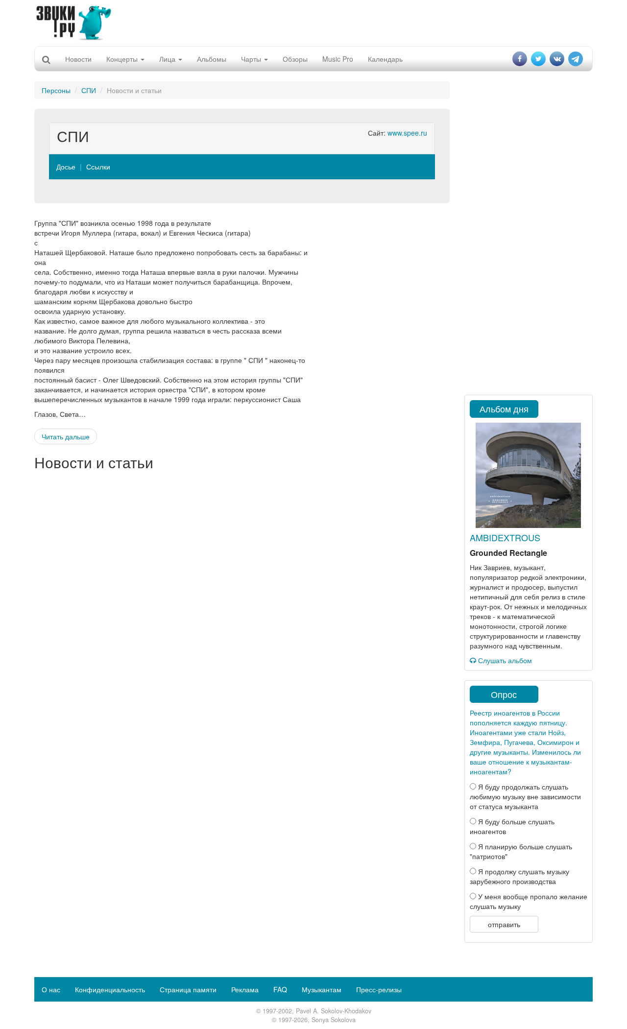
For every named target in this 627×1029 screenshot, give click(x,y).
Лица (168, 59)
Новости (78, 59)
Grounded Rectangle (508, 552)
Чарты (252, 59)
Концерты (123, 59)
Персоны (56, 90)
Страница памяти (188, 989)
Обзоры (295, 59)
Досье (65, 166)
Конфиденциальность (110, 989)
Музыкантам (321, 989)
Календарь (385, 59)
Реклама (245, 989)
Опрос (504, 694)
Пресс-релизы (379, 989)
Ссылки (98, 166)
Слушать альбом (504, 660)
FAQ (280, 989)
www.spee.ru (407, 133)
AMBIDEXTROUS (505, 537)
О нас (51, 989)
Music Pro (337, 59)
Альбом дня (504, 408)
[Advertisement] (313, 22)
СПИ (88, 90)
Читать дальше (66, 436)
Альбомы (211, 59)
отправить (504, 924)
